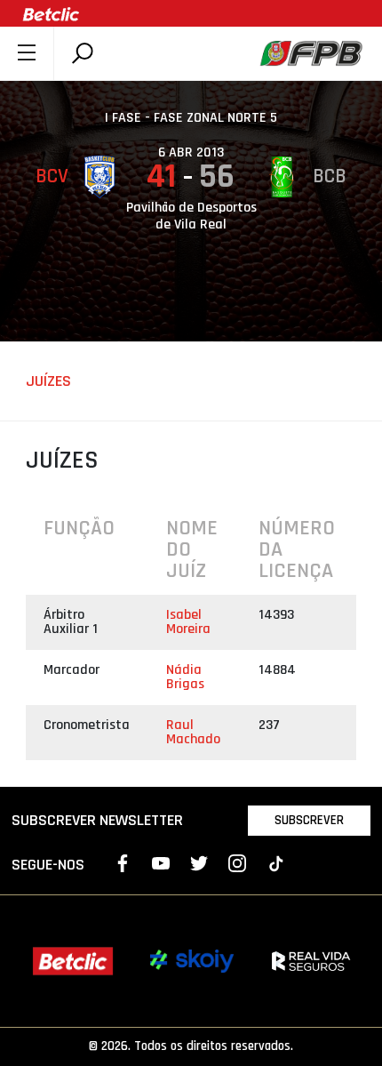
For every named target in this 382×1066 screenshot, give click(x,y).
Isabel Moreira (188, 621)
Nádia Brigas (185, 677)
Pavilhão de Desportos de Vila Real (191, 216)
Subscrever (309, 820)
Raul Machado (193, 732)
